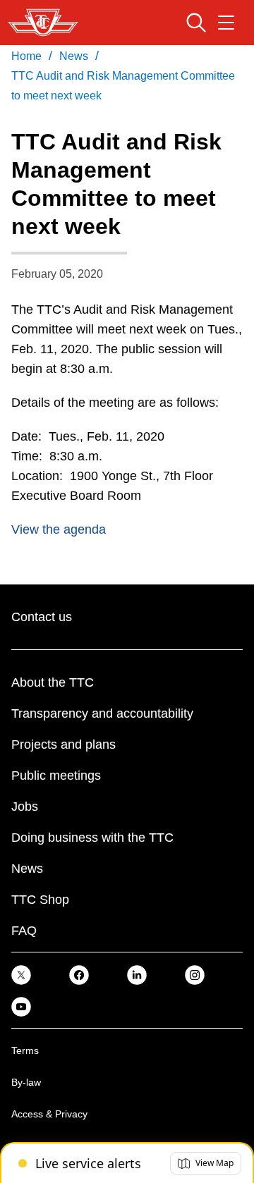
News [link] (73, 56)
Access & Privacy (49, 1114)
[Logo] (43, 22)
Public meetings (56, 775)
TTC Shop (40, 900)
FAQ (24, 931)
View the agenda (58, 529)
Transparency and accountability (102, 713)
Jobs (24, 806)
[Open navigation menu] (226, 22)
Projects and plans (63, 744)
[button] (205, 1163)
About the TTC (52, 682)
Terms (25, 1050)
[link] (21, 974)
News (27, 869)
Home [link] (26, 56)
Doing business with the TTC (92, 837)
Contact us (41, 617)
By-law (26, 1082)
